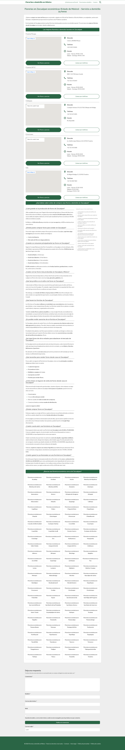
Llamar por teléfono (81, 63)
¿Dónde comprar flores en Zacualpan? (86, 243)
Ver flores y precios (43, 63)
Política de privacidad (83, 743)
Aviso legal (73, 743)
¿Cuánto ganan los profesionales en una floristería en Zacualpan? (86, 249)
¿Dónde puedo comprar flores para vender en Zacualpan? (87, 216)
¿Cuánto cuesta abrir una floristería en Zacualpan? (86, 246)
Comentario (29, 676)
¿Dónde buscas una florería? (71, 2)
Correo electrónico (31, 701)
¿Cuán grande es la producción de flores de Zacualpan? (87, 212)
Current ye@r (29, 726)
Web (26, 708)
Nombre (27, 694)
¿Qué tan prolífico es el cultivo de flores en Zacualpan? (87, 225)
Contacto (95, 2)
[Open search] (100, 2)
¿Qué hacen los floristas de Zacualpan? (86, 228)
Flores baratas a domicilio (85, 2)
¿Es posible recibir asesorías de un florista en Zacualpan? (87, 231)
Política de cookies (96, 743)
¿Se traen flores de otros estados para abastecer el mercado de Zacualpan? (86, 234)
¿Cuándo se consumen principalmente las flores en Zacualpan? (88, 219)
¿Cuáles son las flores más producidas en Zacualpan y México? (86, 222)
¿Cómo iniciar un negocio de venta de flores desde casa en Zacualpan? (87, 241)
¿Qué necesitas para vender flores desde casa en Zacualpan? (87, 237)
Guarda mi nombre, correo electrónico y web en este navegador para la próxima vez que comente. (52, 718)
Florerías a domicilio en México (38, 2)
